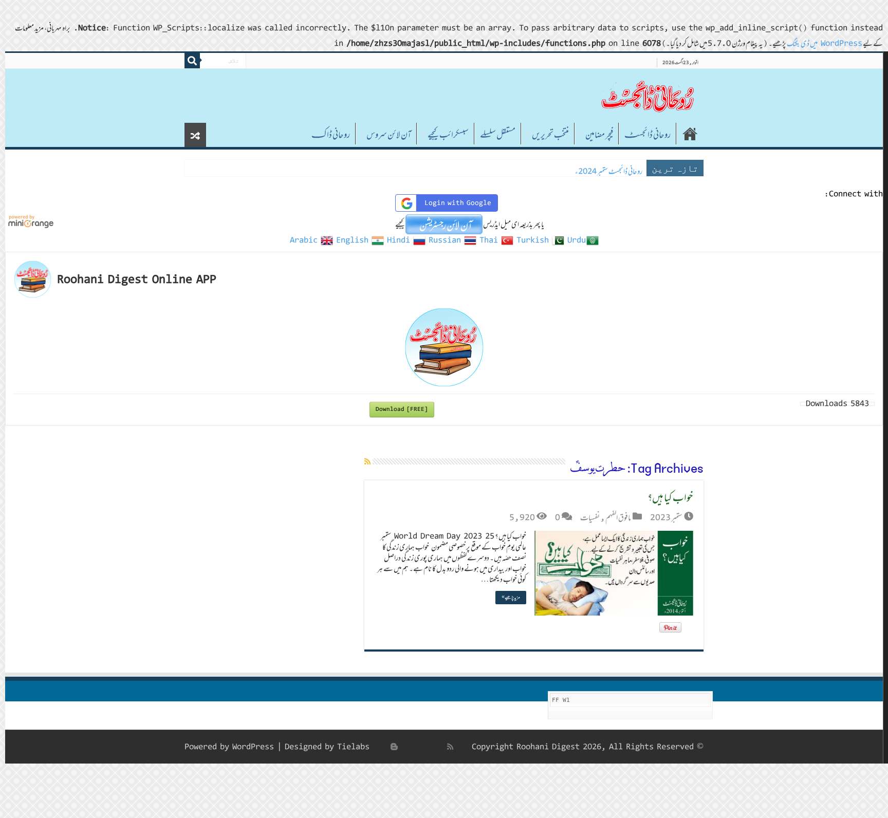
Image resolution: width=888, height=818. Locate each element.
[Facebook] (439, 746)
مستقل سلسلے (497, 134)
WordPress (253, 746)
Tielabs (353, 746)
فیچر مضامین (599, 134)
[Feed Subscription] (367, 461)
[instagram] (382, 746)
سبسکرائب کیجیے (448, 134)
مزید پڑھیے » (511, 597)
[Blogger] (394, 746)
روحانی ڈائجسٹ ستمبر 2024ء (608, 171)
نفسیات (590, 517)
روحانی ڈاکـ (330, 134)
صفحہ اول (690, 133)
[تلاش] (192, 60)
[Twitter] (428, 746)
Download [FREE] (402, 409)
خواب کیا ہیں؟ (670, 497)
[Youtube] (405, 746)
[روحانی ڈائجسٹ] (647, 95)
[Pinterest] (416, 746)
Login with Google (457, 203)
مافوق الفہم (618, 517)
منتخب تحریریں (550, 134)
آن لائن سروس (388, 134)
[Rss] (450, 746)
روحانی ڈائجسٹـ (647, 134)
